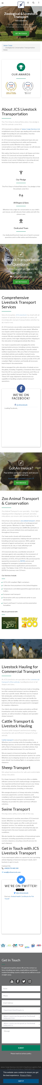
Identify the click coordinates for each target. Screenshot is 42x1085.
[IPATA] (27, 947)
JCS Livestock (21, 315)
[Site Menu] (38, 2)
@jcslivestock (22, 893)
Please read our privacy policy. (21, 1053)
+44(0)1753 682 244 (22, 273)
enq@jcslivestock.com (22, 277)
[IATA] (3, 945)
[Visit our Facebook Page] (18, 982)
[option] (11, 623)
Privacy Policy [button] (25, 1075)
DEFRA (22, 561)
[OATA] (33, 945)
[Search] (33, 2)
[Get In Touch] (28, 2)
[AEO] (39, 945)
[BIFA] (21, 945)
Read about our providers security (20, 478)
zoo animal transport (28, 521)
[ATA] (9, 945)
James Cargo (7, 45)
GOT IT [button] (21, 1081)
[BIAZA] (15, 945)
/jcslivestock (21, 405)
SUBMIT (21, 1048)
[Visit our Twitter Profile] (24, 982)
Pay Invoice (21, 483)
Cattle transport (7, 740)
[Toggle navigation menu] (2, 3)
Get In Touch (21, 33)
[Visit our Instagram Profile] (29, 982)
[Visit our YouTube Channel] (12, 982)
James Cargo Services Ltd (31, 129)
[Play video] (21, 650)
